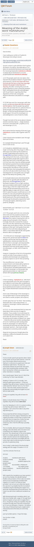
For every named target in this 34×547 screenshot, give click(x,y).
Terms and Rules (16, 543)
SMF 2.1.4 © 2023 (13, 545)
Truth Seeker (12, 20)
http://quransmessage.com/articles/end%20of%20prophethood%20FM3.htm (17, 61)
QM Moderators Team (22, 20)
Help (9, 543)
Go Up (3, 532)
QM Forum (6, 6)
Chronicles (5, 21)
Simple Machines (21, 545)
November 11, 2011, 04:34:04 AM (10, 350)
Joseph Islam (9, 348)
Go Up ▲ (23, 543)
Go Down (4, 40)
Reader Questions (11, 45)
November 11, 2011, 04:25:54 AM (10, 48)
